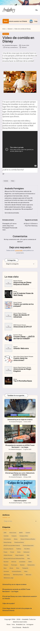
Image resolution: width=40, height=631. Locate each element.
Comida (6, 181)
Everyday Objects (8, 549)
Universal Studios (23, 414)
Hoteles (28, 468)
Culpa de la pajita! (25, 21)
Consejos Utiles (24, 536)
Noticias (13, 561)
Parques (13, 414)
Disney (15, 539)
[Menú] (36, 10)
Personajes (14, 565)
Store (17, 568)
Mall (28, 555)
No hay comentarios (12, 47)
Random (22, 565)
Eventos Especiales (28, 545)
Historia (21, 468)
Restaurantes (31, 565)
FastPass (18, 549)
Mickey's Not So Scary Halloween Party (14, 558)
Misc (28, 558)
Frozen (12, 552)
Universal (6, 571)
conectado (19, 250)
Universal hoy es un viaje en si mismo (20, 419)
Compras (14, 536)
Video (12, 181)
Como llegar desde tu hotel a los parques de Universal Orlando (17, 609)
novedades (22, 561)
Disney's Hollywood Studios (28, 539)
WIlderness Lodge (8, 578)
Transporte (25, 568)
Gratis (18, 552)
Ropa (5, 568)
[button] (12, 213)
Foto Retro (27, 549)
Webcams (28, 574)
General (5, 34)
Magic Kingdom (19, 555)
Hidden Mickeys (8, 555)
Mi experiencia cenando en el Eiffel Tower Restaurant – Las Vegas (20, 446)
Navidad (6, 561)
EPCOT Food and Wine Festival (12, 545)
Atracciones (12, 532)
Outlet (30, 561)
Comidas (6, 536)
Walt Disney (7, 574)
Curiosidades (13, 468)
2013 (5, 532)
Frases (5, 552)
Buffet (21, 532)
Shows (11, 568)
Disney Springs (7, 542)
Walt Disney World (18, 574)
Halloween (26, 552)
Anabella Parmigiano (14, 188)
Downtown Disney (19, 542)
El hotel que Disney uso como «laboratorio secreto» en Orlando (20, 474)
